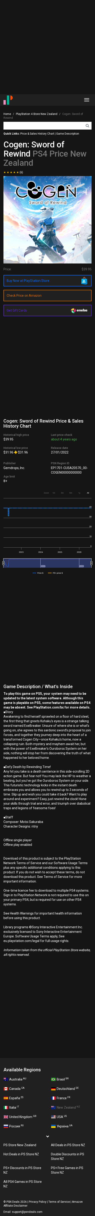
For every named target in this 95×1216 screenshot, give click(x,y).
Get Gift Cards (17, 310)
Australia (17, 1079)
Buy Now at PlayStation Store (28, 280)
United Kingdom (22, 1117)
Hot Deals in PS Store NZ (21, 1154)
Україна (64, 1126)
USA (62, 1117)
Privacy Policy (37, 1201)
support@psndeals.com (27, 1211)
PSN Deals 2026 (16, 1201)
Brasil (62, 1079)
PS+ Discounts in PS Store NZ (22, 1170)
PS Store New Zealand (19, 1145)
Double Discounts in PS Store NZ (67, 1156)
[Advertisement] (47, 47)
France (63, 1098)
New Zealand (68, 1107)
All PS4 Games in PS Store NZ (22, 1184)
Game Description (67, 133)
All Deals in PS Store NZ (68, 1145)
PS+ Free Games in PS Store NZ (67, 1170)
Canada (16, 1088)
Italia (14, 1107)
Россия (16, 1126)
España (16, 1098)
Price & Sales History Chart (37, 133)
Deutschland (68, 1088)
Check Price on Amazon (24, 295)
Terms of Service (59, 1201)
